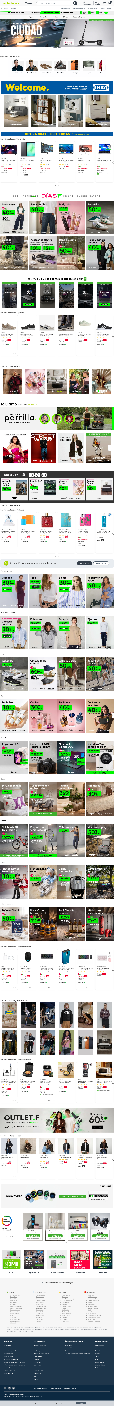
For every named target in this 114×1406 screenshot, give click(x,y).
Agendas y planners (93, 1308)
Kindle (89, 1310)
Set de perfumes (92, 1306)
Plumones (39, 1299)
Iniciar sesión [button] (84, 563)
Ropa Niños (13, 1302)
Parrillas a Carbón (67, 1312)
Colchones (65, 1297)
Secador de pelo (92, 1299)
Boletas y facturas (8, 1353)
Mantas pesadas (40, 1295)
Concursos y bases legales (11, 1359)
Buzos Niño (13, 1299)
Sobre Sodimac (99, 1348)
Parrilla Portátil (66, 1313)
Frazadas (38, 1321)
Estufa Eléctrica (14, 1313)
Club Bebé (67, 1351)
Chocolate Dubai (15, 1319)
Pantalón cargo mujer (16, 1306)
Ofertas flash (44, 17)
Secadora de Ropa (15, 1312)
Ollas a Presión (66, 1302)
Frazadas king (40, 1302)
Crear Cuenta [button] (101, 563)
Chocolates (13, 1317)
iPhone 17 (90, 1302)
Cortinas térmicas (41, 1308)
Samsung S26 (91, 1304)
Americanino (37, 1373)
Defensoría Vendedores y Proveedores (14, 1365)
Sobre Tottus (98, 1351)
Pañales (64, 1308)
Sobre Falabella (99, 1345)
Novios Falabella (69, 1348)
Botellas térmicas (41, 1306)
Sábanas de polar (40, 1300)
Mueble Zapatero (66, 1295)
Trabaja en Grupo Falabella (41, 1353)
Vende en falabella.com (40, 1345)
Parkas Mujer (39, 1310)
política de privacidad (61, 1403)
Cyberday (36, 1359)
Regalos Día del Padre (94, 1317)
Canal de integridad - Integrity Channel (14, 1362)
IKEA (11, 1315)
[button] (56, 3)
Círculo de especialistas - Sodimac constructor (77, 1353)
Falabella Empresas (79, 17)
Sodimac (97, 1353)
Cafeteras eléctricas (93, 1300)
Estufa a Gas (39, 1319)
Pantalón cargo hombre (16, 1308)
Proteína (64, 1319)
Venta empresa (38, 1351)
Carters (36, 1379)
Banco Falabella (99, 1362)
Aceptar (81, 1403)
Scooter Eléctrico (15, 1310)
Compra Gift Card (9, 1373)
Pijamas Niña (14, 1300)
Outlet (55, 17)
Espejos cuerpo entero (94, 1321)
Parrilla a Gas (65, 1310)
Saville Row (13, 1297)
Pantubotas (39, 1317)
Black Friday (37, 1362)
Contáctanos (7, 1345)
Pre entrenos (65, 1321)
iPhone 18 (13, 1323)
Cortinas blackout (67, 1300)
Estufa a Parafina (66, 1315)
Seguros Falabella (100, 1365)
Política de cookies (55, 1388)
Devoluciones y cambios (10, 1351)
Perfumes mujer (66, 1306)
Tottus (97, 1356)
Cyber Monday (38, 1356)
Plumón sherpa (40, 1304)
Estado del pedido (8, 1356)
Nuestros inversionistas (40, 1348)
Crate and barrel (38, 1370)
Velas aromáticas (92, 1313)
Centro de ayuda (8, 1348)
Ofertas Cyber (92, 1319)
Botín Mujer (39, 1313)
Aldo (35, 1376)
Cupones (31, 17)
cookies (70, 1403)
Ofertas (65, 17)
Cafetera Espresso (15, 1321)
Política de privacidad (70, 1388)
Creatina (64, 1317)
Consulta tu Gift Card (9, 1370)
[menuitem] (91, 8)
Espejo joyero (91, 1295)
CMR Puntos (68, 1345)
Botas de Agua (40, 1315)
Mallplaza (98, 1368)
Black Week (37, 1365)
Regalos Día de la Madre (94, 1315)
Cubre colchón (40, 1297)
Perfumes (64, 1304)
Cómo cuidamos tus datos (11, 1368)
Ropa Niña (13, 1304)
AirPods (90, 1312)
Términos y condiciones (40, 1388)
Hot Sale (36, 1368)
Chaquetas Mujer (15, 1295)
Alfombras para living (68, 1299)
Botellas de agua (92, 1297)
